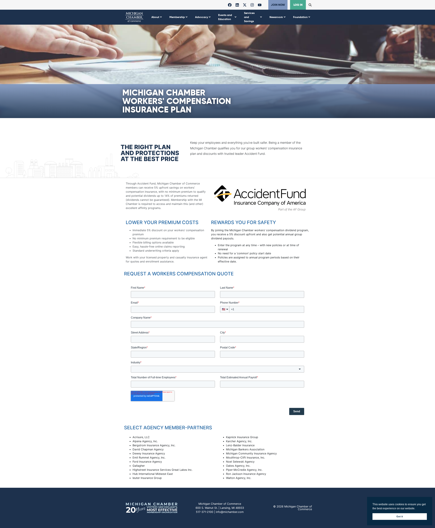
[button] (310, 5)
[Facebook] (229, 5)
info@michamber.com (230, 512)
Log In (297, 5)
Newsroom (276, 17)
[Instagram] (252, 5)
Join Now (278, 5)
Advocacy (201, 17)
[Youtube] (259, 5)
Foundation (300, 17)
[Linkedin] (237, 5)
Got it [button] (399, 516)
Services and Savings (249, 17)
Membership (177, 17)
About (155, 17)
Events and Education (225, 17)
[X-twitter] (244, 5)
